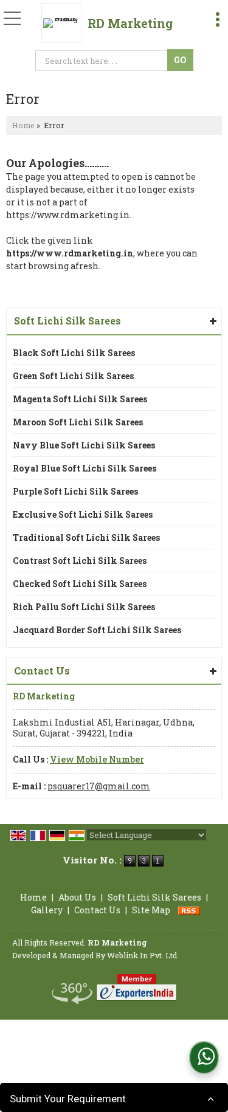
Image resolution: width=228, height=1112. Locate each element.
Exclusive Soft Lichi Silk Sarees (83, 514)
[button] (97, 759)
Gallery (47, 910)
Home (23, 125)
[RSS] (189, 910)
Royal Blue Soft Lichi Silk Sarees (84, 468)
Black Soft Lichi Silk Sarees (74, 353)
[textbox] (103, 60)
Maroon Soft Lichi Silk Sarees (78, 422)
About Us (77, 897)
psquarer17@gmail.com (98, 786)
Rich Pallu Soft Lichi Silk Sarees (84, 607)
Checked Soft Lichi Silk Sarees (80, 583)
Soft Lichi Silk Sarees (67, 320)
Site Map (151, 910)
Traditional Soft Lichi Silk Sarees (86, 537)
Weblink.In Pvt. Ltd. (143, 955)
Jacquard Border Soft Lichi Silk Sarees (97, 630)
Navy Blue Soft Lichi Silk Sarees (84, 445)
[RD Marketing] (64, 23)
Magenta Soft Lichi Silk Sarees (80, 399)
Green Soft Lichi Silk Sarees (73, 376)
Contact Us (97, 910)
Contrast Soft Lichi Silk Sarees (80, 560)
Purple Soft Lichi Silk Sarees (75, 491)
